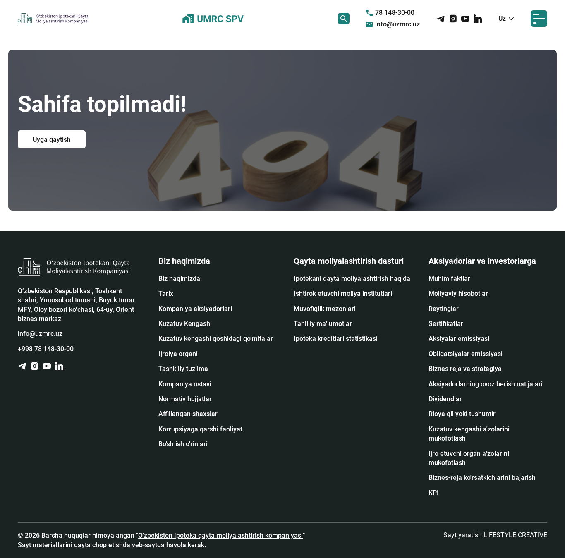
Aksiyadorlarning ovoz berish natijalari (486, 384)
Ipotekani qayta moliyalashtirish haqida (352, 279)
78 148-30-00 (394, 13)
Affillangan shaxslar (188, 414)
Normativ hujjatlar (185, 399)
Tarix (165, 293)
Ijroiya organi (178, 354)
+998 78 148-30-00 (46, 349)
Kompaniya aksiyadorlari (195, 309)
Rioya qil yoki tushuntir (462, 414)
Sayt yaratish (495, 535)
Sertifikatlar (446, 324)
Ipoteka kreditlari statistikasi (336, 338)
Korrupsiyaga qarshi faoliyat (200, 429)
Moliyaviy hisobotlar (458, 293)
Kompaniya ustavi (184, 384)
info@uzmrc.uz (397, 24)
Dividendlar (445, 399)
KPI (434, 493)
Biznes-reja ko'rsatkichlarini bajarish (482, 477)
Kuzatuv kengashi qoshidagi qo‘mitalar (215, 338)
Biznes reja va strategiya (465, 369)
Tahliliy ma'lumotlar (323, 324)
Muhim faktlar (449, 279)
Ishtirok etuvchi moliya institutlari (343, 293)
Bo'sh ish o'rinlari (183, 444)
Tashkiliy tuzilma (183, 369)
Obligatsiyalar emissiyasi (466, 354)
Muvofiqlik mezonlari (325, 309)
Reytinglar (444, 309)
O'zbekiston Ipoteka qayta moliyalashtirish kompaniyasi (220, 535)
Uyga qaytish (52, 139)
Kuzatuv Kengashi (185, 324)
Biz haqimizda (179, 279)
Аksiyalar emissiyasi (459, 338)
